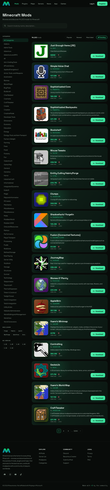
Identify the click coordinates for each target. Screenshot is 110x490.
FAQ (88, 460)
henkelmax (56, 69)
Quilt (20, 331)
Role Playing (8, 256)
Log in (92, 4)
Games (63, 4)
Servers (41, 4)
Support (66, 463)
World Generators (10, 322)
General (7, 168)
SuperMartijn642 (58, 237)
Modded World (9, 219)
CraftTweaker (9, 102)
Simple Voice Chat (59, 66)
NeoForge (7, 335)
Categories (43, 463)
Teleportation (8, 281)
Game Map (8, 164)
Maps (33, 4)
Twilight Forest (9, 296)
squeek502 (56, 303)
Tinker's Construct (10, 292)
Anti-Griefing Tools (10, 62)
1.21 (5, 344)
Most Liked (89, 37)
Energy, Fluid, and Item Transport (15, 135)
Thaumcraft (8, 285)
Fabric (13, 331)
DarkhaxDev (56, 133)
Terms (89, 456)
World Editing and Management (15, 314)
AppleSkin (55, 300)
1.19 (17, 344)
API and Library (9, 66)
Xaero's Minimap (59, 321)
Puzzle (6, 245)
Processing (8, 241)
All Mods (42, 453)
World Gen (7, 318)
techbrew (56, 260)
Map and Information (11, 197)
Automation (8, 77)
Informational (8, 183)
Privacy (90, 453)
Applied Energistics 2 (11, 69)
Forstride (56, 281)
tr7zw (54, 176)
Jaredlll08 (56, 196)
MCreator (7, 201)
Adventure (7, 51)
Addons (6, 44)
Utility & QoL (8, 307)
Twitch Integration (10, 300)
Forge (6, 331)
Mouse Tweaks (58, 150)
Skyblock (7, 263)
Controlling (56, 344)
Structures (7, 270)
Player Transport (9, 238)
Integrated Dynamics (11, 186)
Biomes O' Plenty (59, 278)
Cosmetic (7, 99)
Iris (23, 335)
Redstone (7, 249)
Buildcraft (7, 91)
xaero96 (55, 324)
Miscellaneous (9, 208)
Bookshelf (55, 129)
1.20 (11, 344)
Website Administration (12, 311)
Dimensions (8, 121)
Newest (79, 37)
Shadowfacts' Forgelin (62, 214)
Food (6, 150)
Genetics (7, 172)
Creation (7, 110)
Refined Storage (9, 252)
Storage (7, 267)
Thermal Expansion (10, 289)
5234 (76, 431)
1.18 (23, 344)
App (55, 4)
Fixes (6, 146)
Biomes (6, 80)
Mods (17, 4)
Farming (7, 143)
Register (102, 4)
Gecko (54, 367)
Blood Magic (8, 84)
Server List (42, 456)
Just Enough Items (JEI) (62, 45)
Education (7, 128)
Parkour (6, 230)
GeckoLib (55, 364)
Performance (8, 234)
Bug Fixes (7, 88)
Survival (6, 274)
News (49, 4)
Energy (6, 132)
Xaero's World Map (60, 385)
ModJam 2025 (9, 223)
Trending (102, 37)
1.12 (11, 348)
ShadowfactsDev (58, 217)
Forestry (7, 153)
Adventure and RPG (11, 55)
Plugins (25, 4)
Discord (66, 453)
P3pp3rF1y (56, 89)
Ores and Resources (11, 227)
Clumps (54, 193)
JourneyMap (57, 257)
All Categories (9, 40)
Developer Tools (9, 117)
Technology (8, 278)
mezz (54, 48)
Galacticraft (8, 161)
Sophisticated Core (60, 86)
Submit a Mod (68, 460)
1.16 (5, 348)
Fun (5, 157)
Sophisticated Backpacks (63, 107)
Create (6, 106)
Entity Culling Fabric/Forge (64, 173)
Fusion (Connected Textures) (65, 234)
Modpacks (42, 460)
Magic (6, 194)
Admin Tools (8, 47)
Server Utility (8, 259)
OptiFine (16, 335)
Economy (7, 124)
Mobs (6, 216)
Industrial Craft (9, 179)
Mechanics (7, 205)
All (4, 58)
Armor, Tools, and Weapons (13, 73)
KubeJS (6, 190)
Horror (6, 175)
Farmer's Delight (9, 139)
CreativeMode (9, 113)
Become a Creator (69, 456)
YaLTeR (55, 153)
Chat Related (8, 95)
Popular (69, 37)
